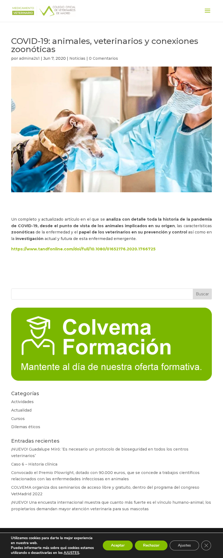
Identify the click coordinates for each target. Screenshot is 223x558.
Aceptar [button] (118, 545)
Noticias (77, 58)
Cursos (18, 418)
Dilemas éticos (25, 426)
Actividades (22, 401)
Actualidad (21, 410)
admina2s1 (29, 58)
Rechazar (151, 545)
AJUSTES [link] (71, 552)
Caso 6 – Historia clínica (34, 464)
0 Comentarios (103, 58)
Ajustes (184, 545)
